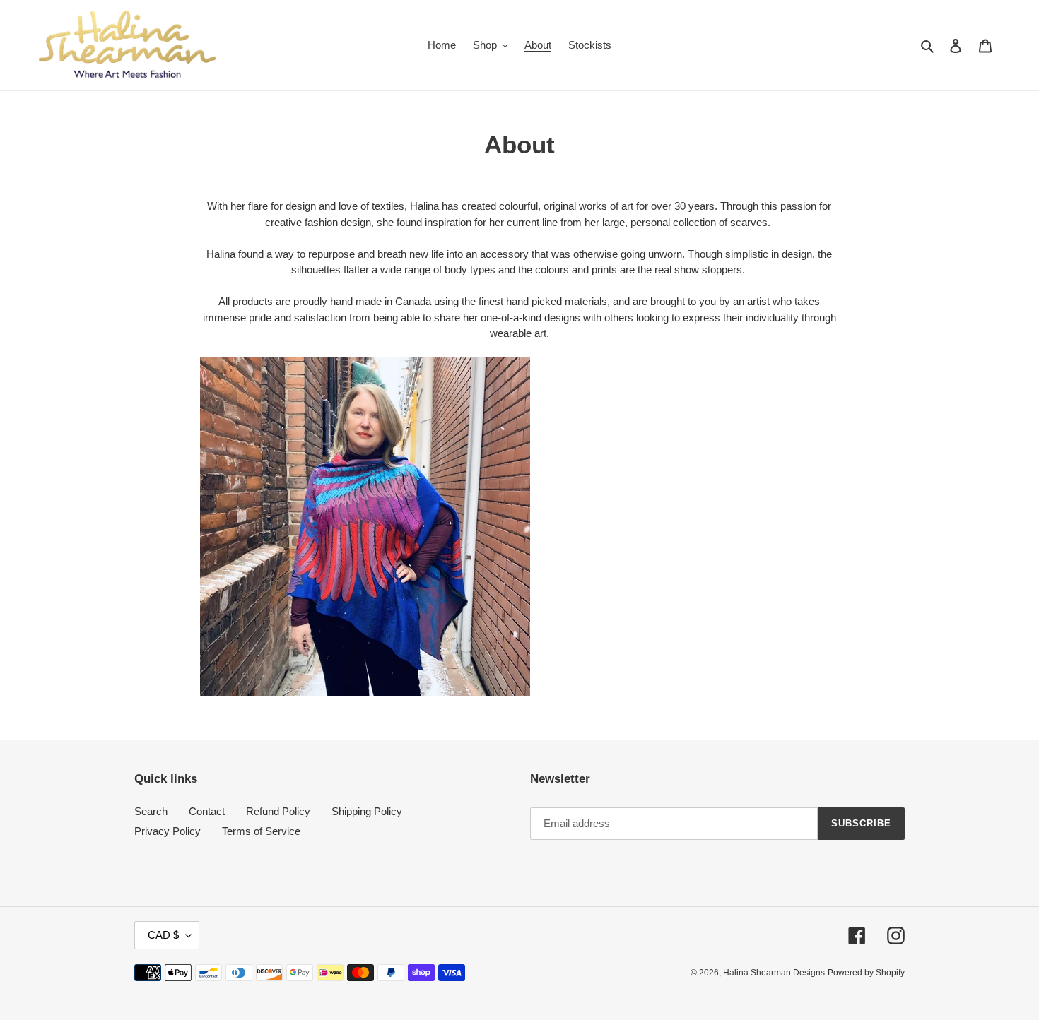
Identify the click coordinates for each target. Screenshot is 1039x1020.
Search (151, 811)
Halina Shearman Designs (774, 973)
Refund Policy (278, 811)
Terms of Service (261, 831)
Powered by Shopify (866, 973)
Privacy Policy (167, 831)
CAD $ (163, 935)
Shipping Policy (366, 811)
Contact (207, 811)
